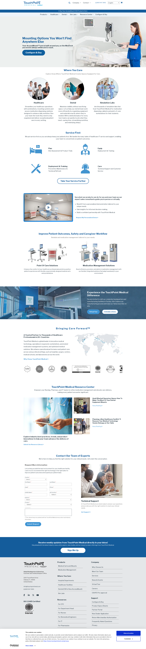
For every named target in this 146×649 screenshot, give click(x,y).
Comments (28, 507)
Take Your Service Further (73, 181)
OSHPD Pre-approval (99, 593)
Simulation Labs (107, 103)
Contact (86, 3)
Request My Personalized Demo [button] (86, 217)
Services (95, 576)
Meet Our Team (97, 571)
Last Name (52, 482)
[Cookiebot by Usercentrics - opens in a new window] (14, 645)
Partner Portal (97, 610)
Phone (51, 487)
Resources (61, 600)
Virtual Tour (96, 584)
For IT (60, 621)
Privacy (94, 625)
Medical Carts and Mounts (67, 566)
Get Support (85, 512)
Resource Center (86, 14)
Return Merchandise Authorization (104, 617)
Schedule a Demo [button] (110, 312)
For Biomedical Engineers (67, 617)
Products (43, 14)
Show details (29, 645)
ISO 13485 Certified (32, 601)
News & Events (97, 580)
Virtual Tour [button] (93, 312)
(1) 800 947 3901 (100, 2)
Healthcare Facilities (65, 585)
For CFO (61, 604)
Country (27, 477)
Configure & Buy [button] (34, 52)
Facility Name (28, 492)
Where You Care (64, 576)
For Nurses (62, 613)
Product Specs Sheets (100, 606)
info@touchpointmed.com (32, 586)
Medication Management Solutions (99, 265)
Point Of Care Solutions (47, 265)
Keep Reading (97, 405)
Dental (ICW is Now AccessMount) (70, 589)
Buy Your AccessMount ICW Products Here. (73, 11)
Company (76, 3)
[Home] (33, 3)
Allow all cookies (128, 633)
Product (27, 502)
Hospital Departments (66, 580)
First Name (27, 482)
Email (26, 487)
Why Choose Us (97, 567)
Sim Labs (73, 14)
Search (69, 3)
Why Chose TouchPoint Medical (36, 359)
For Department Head (66, 608)
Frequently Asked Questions (102, 621)
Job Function (53, 492)
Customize (127, 638)
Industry (27, 497)
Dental (64, 14)
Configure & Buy (101, 14)
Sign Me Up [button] (73, 550)
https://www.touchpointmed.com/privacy (56, 641)
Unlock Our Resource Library (33, 444)
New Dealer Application (100, 613)
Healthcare (54, 14)
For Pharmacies (63, 625)
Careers (95, 588)
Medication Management (67, 570)
